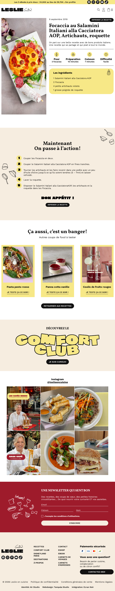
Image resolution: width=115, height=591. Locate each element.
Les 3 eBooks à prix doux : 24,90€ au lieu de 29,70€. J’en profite (45, 2)
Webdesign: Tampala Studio (55, 587)
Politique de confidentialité (44, 582)
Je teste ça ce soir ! (18, 292)
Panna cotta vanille (57, 286)
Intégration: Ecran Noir (83, 587)
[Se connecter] (103, 9)
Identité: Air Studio (30, 587)
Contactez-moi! (96, 572)
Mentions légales (103, 582)
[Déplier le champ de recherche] (98, 9)
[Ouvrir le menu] (112, 9)
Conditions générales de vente (76, 582)
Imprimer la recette (101, 20)
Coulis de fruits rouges (97, 286)
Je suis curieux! (57, 362)
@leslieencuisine (57, 382)
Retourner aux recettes (57, 306)
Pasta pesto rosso (18, 286)
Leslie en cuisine (19, 582)
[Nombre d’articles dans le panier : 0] (108, 9)
